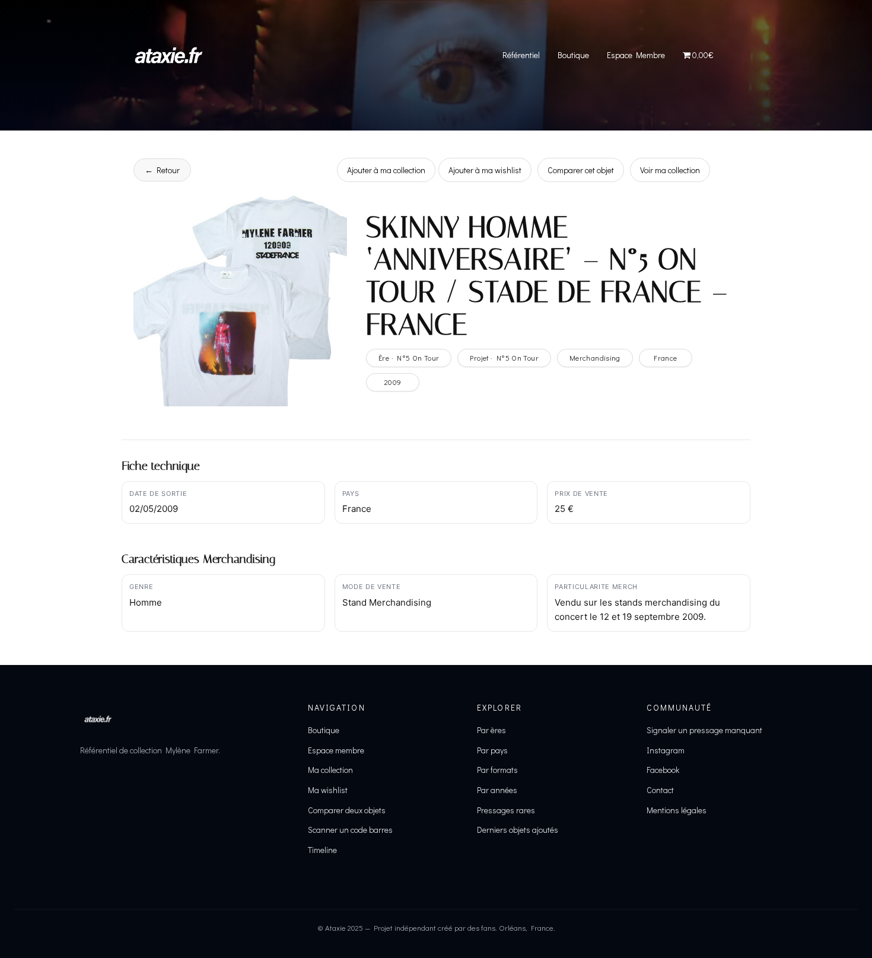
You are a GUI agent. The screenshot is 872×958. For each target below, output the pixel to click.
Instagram (666, 750)
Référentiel (521, 55)
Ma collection (330, 769)
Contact (660, 789)
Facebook (663, 769)
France (665, 357)
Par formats (497, 769)
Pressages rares (506, 810)
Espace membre (336, 750)
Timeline (322, 849)
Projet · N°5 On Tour (504, 357)
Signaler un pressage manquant (704, 730)
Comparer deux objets (347, 810)
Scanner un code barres (350, 829)
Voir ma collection (670, 170)
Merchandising (594, 357)
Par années (497, 789)
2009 (393, 382)
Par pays (492, 750)
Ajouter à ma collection (386, 170)
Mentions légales (676, 810)
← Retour (162, 170)
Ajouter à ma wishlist (484, 170)
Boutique (573, 55)
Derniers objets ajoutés (517, 829)
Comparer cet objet (581, 170)
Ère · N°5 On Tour (408, 357)
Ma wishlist (328, 789)
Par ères (491, 730)
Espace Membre (636, 55)
